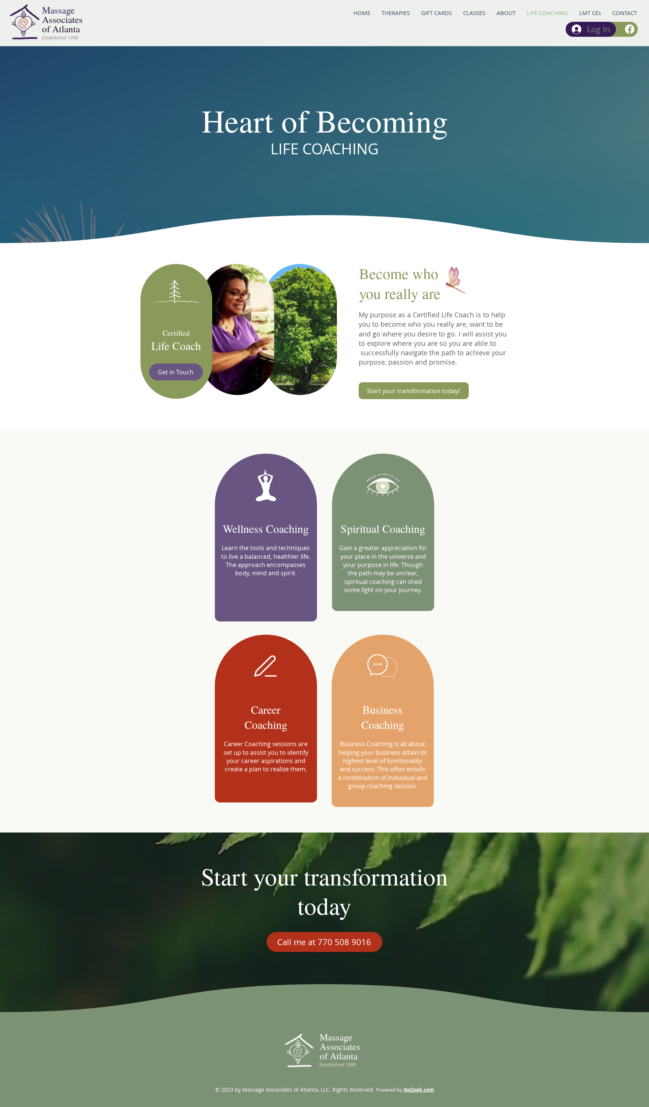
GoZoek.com (419, 1089)
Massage (58, 10)
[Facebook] (629, 29)
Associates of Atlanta (62, 24)
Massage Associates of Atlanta (340, 1046)
